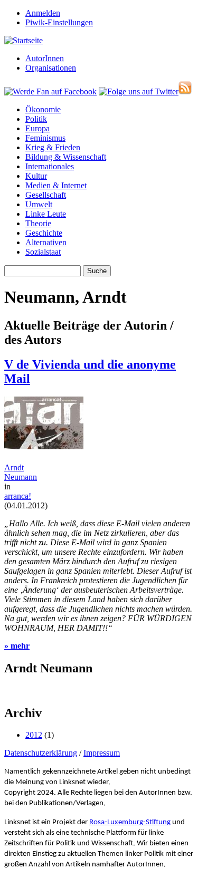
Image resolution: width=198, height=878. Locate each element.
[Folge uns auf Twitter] (138, 91)
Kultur (36, 175)
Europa (37, 128)
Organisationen (50, 67)
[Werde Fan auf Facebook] (50, 91)
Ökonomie (43, 109)
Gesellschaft (45, 194)
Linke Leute (45, 213)
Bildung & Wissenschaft (65, 156)
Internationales (49, 166)
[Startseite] (23, 40)
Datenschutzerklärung (40, 752)
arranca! (17, 495)
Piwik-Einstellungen (59, 22)
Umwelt (38, 204)
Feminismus (45, 137)
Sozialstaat (43, 251)
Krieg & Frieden (52, 147)
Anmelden (42, 12)
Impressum (101, 752)
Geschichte (43, 232)
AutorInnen (44, 58)
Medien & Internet (56, 185)
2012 (33, 734)
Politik (36, 118)
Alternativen (46, 242)
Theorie (38, 223)
